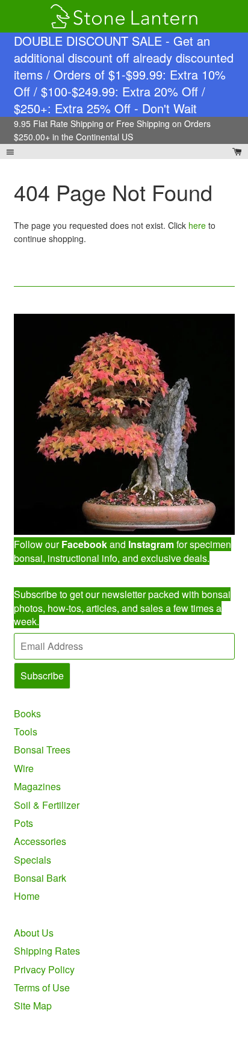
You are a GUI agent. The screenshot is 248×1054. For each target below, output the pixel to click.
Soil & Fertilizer (46, 805)
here (197, 225)
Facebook (84, 544)
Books (27, 713)
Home (27, 896)
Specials (32, 860)
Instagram (151, 544)
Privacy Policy (44, 969)
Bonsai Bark (40, 878)
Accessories (40, 841)
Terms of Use (42, 987)
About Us (34, 933)
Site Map (33, 1005)
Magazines (37, 786)
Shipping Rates (47, 951)
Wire (24, 768)
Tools (25, 731)
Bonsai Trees (42, 749)
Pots (23, 823)
